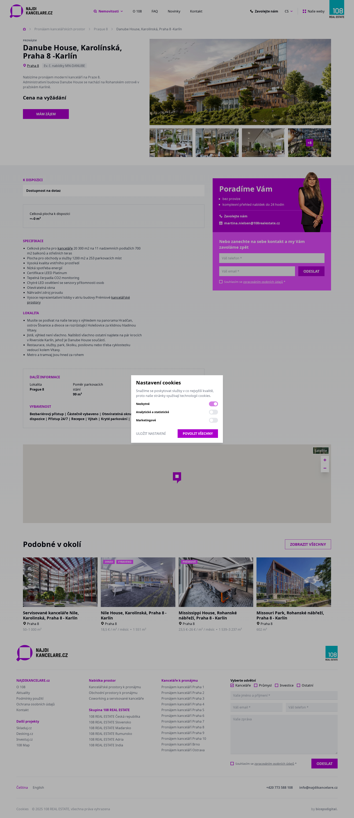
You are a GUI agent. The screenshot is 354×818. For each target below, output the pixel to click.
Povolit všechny (198, 433)
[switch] (213, 403)
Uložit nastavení (151, 433)
